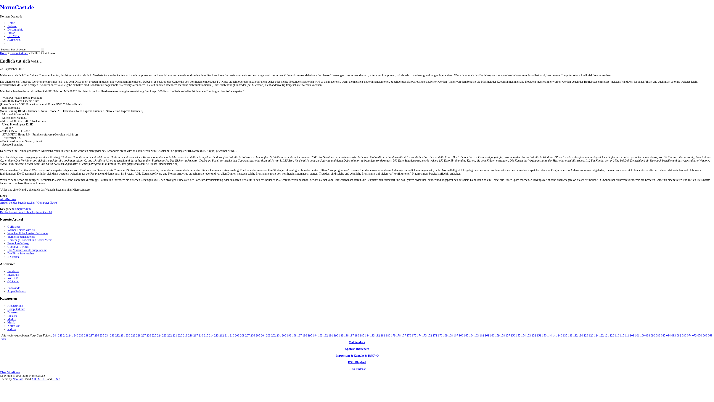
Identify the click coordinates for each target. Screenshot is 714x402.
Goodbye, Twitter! (18, 246)
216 (201, 335)
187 (351, 335)
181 (383, 335)
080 (684, 335)
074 (689, 335)
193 (320, 335)
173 (424, 335)
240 (76, 335)
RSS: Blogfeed (357, 362)
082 (679, 335)
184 (367, 335)
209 (237, 335)
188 (346, 335)
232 (117, 335)
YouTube (12, 278)
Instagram (13, 274)
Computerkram (19, 53)
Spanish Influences (357, 348)
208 (242, 335)
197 (299, 335)
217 (195, 335)
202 (273, 335)
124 (596, 335)
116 (617, 335)
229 (133, 335)
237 (91, 335)
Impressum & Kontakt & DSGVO (357, 355)
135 (565, 335)
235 (102, 335)
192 (325, 335)
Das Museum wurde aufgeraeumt (26, 250)
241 (70, 335)
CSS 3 (56, 379)
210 (232, 335)
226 (149, 335)
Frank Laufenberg (18, 243)
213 (216, 335)
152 (534, 335)
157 (508, 335)
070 (699, 335)
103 (632, 335)
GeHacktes (13, 226)
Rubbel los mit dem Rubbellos (18, 212)
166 (461, 335)
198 (294, 335)
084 (668, 335)
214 (211, 335)
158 (502, 335)
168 (450, 335)
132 (575, 335)
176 (409, 335)
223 (164, 335)
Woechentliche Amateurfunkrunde (27, 233)
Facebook (13, 271)
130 (580, 335)
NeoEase (18, 379)
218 (190, 335)
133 (570, 335)
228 (138, 335)
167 (456, 335)
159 (497, 335)
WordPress (13, 372)
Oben (3, 372)
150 (544, 335)
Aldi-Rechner (8, 199)
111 (627, 335)
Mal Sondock (357, 342)
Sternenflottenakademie (21, 236)
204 (263, 335)
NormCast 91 (44, 212)
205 (258, 335)
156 (513, 335)
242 (65, 335)
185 (362, 335)
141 (554, 335)
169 (445, 335)
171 (435, 335)
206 (252, 335)
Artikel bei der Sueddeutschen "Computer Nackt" (29, 202)
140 (560, 335)
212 (221, 335)
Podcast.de (13, 288)
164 (471, 335)
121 (606, 335)
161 (487, 335)
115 (622, 335)
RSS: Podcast (357, 369)
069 (705, 335)
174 (419, 335)
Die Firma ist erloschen (21, 253)
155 (518, 335)
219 (185, 335)
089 (658, 335)
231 (122, 335)
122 (601, 335)
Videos (11, 329)
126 (591, 335)
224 (159, 335)
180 (388, 335)
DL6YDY (13, 36)
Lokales (12, 315)
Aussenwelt (14, 39)
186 (357, 335)
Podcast (12, 26)
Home (11, 22)
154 (523, 335)
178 (398, 335)
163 (476, 335)
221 (175, 335)
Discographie (15, 29)
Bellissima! (13, 256)
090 (653, 335)
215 (206, 335)
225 (154, 335)
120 (612, 335)
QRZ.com (13, 281)
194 (315, 335)
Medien (11, 319)
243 (60, 335)
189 (341, 335)
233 (112, 335)
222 (169, 335)
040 (3, 338)
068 (710, 335)
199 (289, 335)
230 (128, 335)
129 (586, 335)
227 (143, 335)
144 (549, 335)
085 (663, 335)
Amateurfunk (15, 305)
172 (429, 335)
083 (673, 335)
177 (403, 335)
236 (96, 335)
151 (539, 335)
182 (377, 335)
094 (647, 335)
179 (393, 335)
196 (305, 335)
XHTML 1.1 (39, 379)
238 (86, 335)
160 (492, 335)
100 (642, 335)
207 (247, 335)
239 (81, 335)
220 (180, 335)
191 (331, 335)
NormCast (13, 325)
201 (278, 335)
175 (414, 335)
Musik (11, 322)
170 (440, 335)
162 (482, 335)
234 (107, 335)
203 (268, 335)
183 (372, 335)
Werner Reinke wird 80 (21, 230)
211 (227, 335)
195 (310, 335)
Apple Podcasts (16, 291)
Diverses (12, 312)
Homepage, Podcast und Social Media (29, 240)
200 (284, 335)
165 (466, 335)
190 (336, 335)
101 (637, 335)
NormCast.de (17, 7)
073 (694, 335)
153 (528, 335)
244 (55, 335)
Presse (11, 32)
